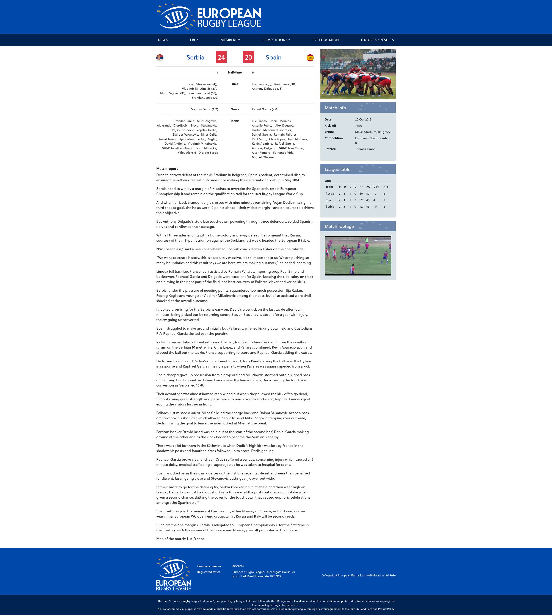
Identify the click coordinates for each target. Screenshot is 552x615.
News (163, 39)
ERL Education (325, 39)
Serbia (195, 57)
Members (229, 39)
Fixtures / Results (377, 39)
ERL (193, 39)
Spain (274, 57)
